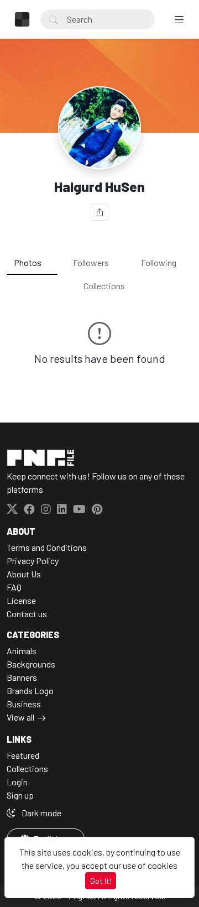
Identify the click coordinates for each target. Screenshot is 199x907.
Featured (23, 755)
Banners (22, 677)
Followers (91, 262)
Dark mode (40, 812)
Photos (27, 262)
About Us (24, 574)
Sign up (20, 795)
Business (24, 704)
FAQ (14, 587)
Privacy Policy (33, 560)
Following (158, 262)
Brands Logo (30, 690)
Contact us (27, 613)
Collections (104, 285)
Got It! (100, 880)
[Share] (99, 212)
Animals (21, 650)
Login (17, 781)
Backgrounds (31, 664)
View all (20, 717)
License (21, 600)
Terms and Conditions (47, 547)
